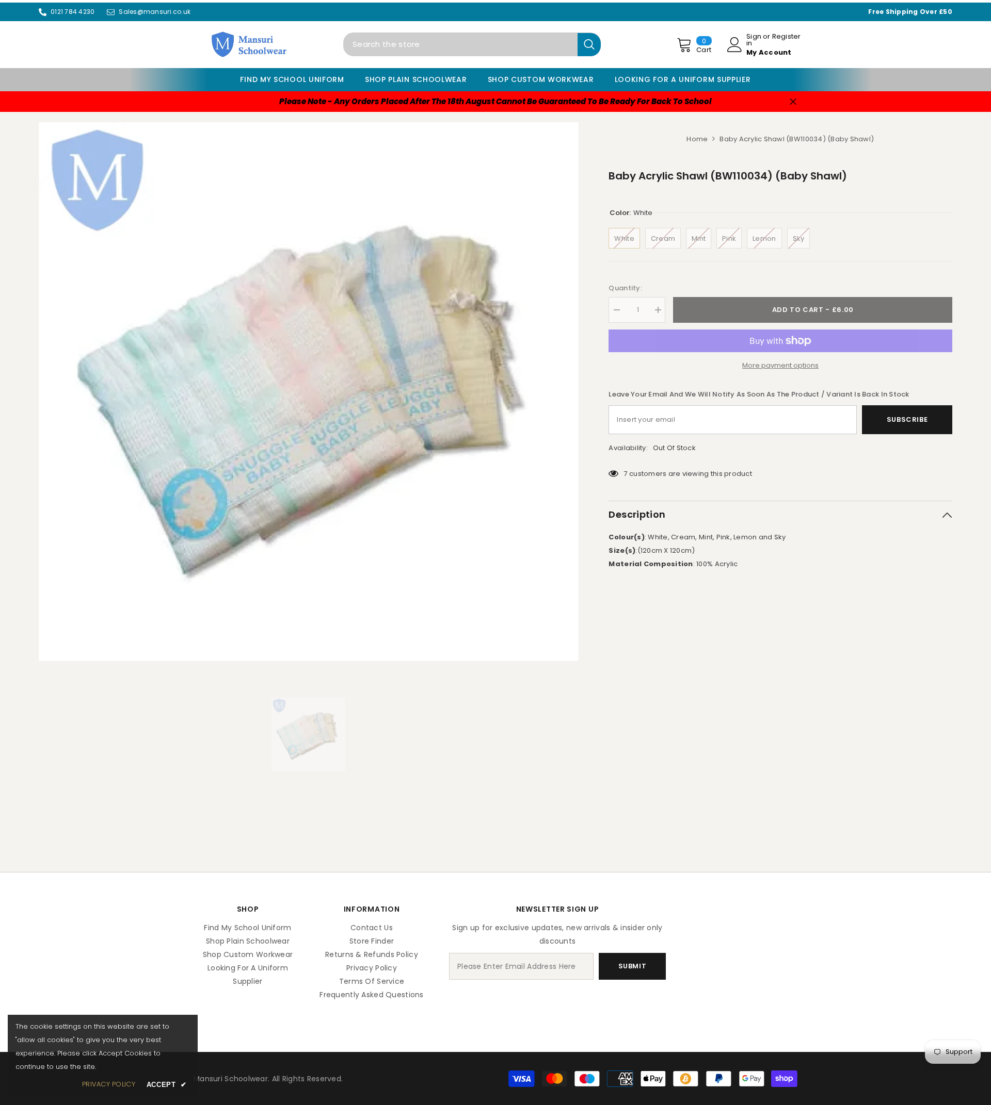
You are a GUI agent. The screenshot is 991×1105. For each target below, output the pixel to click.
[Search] (472, 44)
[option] (308, 391)
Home (697, 139)
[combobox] (460, 44)
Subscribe (907, 419)
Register (786, 37)
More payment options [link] (780, 365)
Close (793, 101)
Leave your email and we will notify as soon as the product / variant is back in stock (759, 394)
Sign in (753, 39)
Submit (632, 966)
